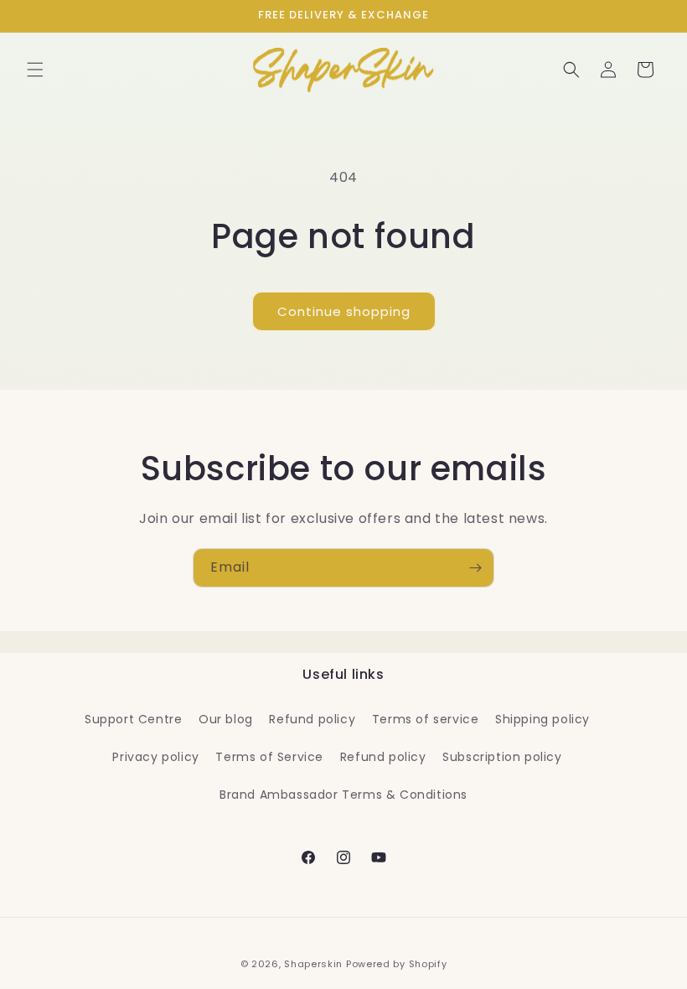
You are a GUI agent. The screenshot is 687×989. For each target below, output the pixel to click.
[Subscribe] (475, 568)
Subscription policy (501, 756)
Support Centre (133, 719)
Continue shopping (344, 311)
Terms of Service (269, 756)
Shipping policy (542, 719)
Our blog (226, 719)
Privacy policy (155, 756)
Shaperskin (313, 964)
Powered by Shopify (396, 964)
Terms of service (425, 719)
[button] (35, 69)
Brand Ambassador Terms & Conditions (343, 794)
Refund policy (312, 719)
